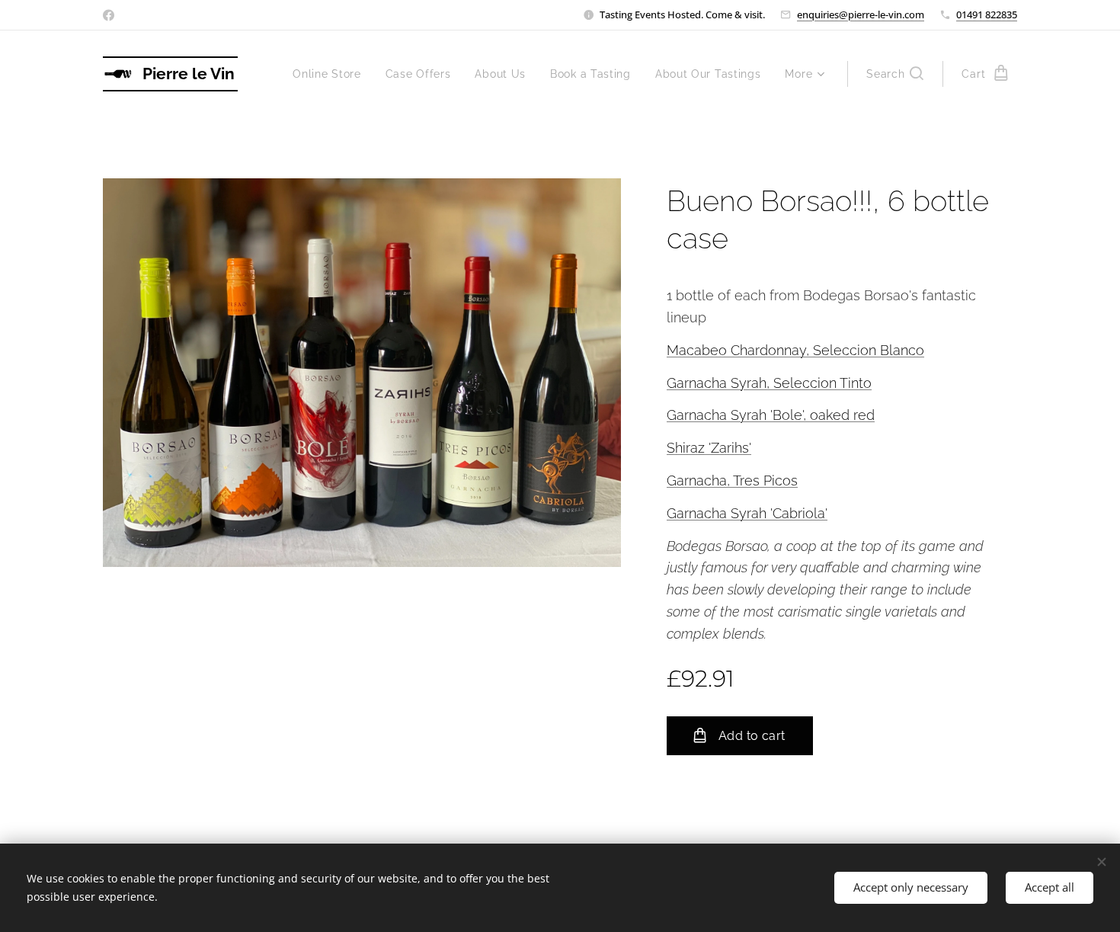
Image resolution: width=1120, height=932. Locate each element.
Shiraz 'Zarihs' (709, 448)
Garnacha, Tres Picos (732, 480)
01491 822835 (986, 14)
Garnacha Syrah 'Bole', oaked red (771, 415)
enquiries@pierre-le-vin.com (860, 14)
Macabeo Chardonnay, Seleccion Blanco (795, 350)
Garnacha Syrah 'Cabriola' (747, 513)
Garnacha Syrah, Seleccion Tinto (769, 383)
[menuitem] (331, 74)
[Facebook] (108, 15)
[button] (894, 74)
